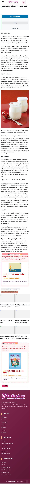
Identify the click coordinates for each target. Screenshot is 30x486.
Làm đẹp (3, 419)
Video (6, 385)
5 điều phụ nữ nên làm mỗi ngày (13, 289)
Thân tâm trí (4, 422)
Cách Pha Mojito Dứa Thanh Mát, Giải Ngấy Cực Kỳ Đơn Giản (22, 337)
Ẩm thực (3, 430)
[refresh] (27, 2)
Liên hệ (3, 464)
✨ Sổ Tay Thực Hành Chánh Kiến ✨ (14, 275)
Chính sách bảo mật (6, 467)
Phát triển (3, 432)
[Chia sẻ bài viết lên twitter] (24, 10)
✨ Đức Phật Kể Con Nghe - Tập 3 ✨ (13, 372)
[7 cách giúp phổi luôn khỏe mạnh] (22, 298)
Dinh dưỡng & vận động (7, 443)
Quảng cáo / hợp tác (6, 474)
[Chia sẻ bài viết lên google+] (27, 10)
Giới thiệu (3, 462)
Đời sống (3, 427)
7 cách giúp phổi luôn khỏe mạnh (22, 306)
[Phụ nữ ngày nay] (13, 2)
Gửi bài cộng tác (5, 472)
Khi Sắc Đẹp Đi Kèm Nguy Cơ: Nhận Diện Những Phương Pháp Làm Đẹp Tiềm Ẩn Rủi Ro (22, 321)
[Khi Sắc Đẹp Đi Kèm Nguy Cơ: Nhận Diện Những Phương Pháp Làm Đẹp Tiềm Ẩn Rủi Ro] (22, 314)
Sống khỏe (4, 417)
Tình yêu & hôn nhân (6, 448)
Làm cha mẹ (4, 451)
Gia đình (3, 424)
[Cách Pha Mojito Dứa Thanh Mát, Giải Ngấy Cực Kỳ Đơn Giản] (22, 330)
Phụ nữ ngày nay (12, 481)
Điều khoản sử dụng (6, 469)
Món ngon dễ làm (5, 453)
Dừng (15, 23)
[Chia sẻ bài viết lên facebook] (21, 10)
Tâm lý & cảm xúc (5, 446)
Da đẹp (3, 441)
